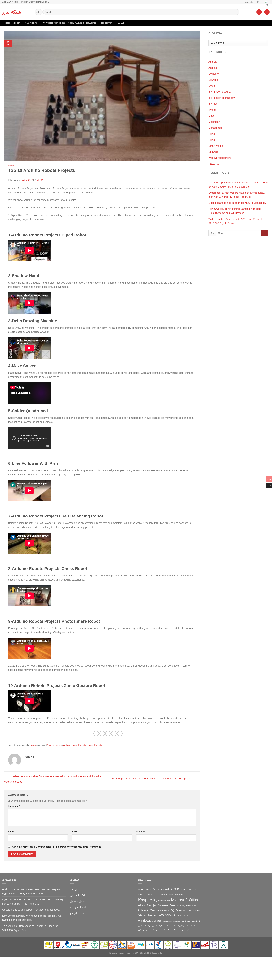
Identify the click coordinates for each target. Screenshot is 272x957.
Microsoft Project (147, 905)
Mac (168, 900)
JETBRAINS (178, 894)
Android (212, 61)
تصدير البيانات (177, 930)
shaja (40, 180)
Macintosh (214, 121)
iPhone (212, 109)
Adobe (141, 889)
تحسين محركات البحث (149, 926)
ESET (156, 894)
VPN (159, 916)
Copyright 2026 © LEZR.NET (148, 952)
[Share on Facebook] (84, 733)
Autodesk (164, 889)
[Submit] (236, 12)
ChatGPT (184, 890)
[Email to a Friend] (102, 733)
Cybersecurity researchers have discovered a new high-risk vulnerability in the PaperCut (236, 194)
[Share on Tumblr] (120, 733)
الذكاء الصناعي (77, 895)
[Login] (259, 12)
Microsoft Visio (167, 905)
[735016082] (262, 23)
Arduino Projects (54, 745)
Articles (212, 67)
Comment (14, 806)
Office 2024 (146, 910)
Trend (185, 910)
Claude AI (192, 890)
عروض (141, 929)
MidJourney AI (182, 906)
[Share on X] (90, 733)
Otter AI (157, 910)
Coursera (142, 894)
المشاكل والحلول (79, 901)
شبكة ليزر (11, 12)
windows (168, 915)
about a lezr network (82, 23)
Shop (16, 23)
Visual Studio (147, 915)
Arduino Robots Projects (74, 745)
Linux (211, 115)
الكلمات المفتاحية (187, 926)
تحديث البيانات (161, 926)
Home (7, 23)
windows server (149, 920)
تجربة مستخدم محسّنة (174, 926)
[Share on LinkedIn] (114, 733)
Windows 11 (183, 915)
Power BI (166, 910)
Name (12, 831)
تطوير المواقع (77, 913)
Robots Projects (94, 745)
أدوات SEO (170, 921)
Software (213, 151)
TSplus (191, 910)
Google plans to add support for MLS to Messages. (237, 202)
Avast (174, 889)
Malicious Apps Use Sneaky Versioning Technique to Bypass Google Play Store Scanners (238, 184)
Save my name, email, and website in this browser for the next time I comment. (56, 846)
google (163, 894)
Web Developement (219, 157)
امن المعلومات (78, 907)
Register (106, 23)
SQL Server (176, 910)
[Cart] (267, 12)
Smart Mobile (215, 145)
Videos (198, 910)
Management (215, 127)
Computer (214, 73)
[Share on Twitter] (96, 733)
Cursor (149, 894)
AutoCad (151, 889)
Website (140, 831)
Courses (213, 79)
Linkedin (162, 900)
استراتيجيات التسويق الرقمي (191, 921)
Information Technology (221, 97)
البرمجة (74, 889)
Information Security (219, 91)
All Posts (31, 23)
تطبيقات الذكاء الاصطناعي (164, 930)
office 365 (192, 905)
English (260, 2)
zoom (164, 921)
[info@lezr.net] (256, 23)
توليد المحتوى (150, 930)
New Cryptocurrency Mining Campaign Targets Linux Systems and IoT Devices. (234, 210)
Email (76, 831)
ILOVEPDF (170, 894)
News (11, 166)
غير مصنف (214, 163)
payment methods (54, 23)
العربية (121, 23)
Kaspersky (148, 900)
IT (49, 192)
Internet (212, 103)
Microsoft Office (185, 899)
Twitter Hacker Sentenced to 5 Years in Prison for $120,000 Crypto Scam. (236, 221)
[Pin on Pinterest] (108, 733)
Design (212, 85)
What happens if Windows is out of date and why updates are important (152, 778)
